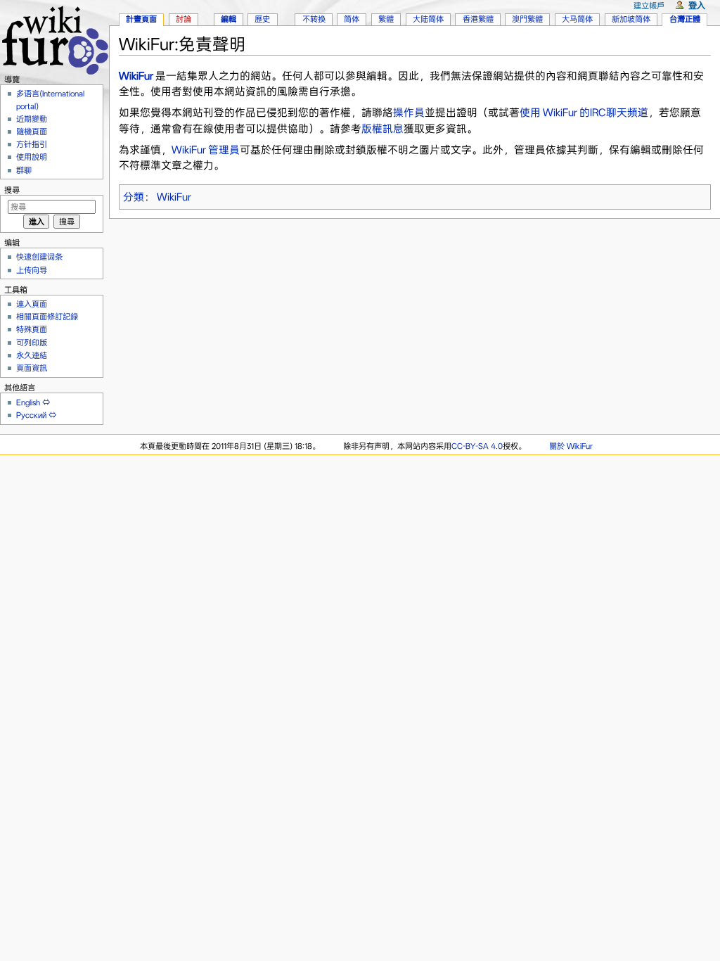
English (28, 402)
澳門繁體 (527, 19)
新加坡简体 (631, 19)
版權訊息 (382, 128)
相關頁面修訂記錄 (47, 317)
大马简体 (577, 19)
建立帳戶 (649, 6)
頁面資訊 (31, 368)
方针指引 (31, 144)
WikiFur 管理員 (206, 150)
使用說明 (31, 157)
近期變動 (31, 119)
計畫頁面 (141, 19)
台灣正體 (684, 19)
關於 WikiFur (571, 446)
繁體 (386, 19)
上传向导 (31, 270)
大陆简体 (428, 19)
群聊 (24, 170)
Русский (31, 415)
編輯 (228, 19)
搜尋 (12, 190)
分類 (133, 197)
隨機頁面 (31, 131)
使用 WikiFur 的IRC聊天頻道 (584, 112)
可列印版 (31, 343)
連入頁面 (31, 304)
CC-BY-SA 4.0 (477, 446)
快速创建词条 (39, 257)
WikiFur (136, 76)
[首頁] (54, 38)
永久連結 (31, 355)
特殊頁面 (31, 329)
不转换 (314, 19)
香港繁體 (478, 19)
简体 (351, 19)
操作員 (409, 112)
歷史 (262, 19)
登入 (696, 5)
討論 (183, 19)
